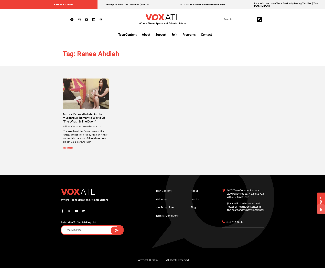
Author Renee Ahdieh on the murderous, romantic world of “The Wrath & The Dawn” (84, 117)
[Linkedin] (93, 19)
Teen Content (127, 34)
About (146, 34)
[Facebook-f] (62, 211)
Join (174, 34)
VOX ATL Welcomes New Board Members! (202, 4)
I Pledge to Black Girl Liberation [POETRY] (128, 4)
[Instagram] (79, 19)
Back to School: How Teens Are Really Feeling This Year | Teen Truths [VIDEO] (286, 4)
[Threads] (101, 19)
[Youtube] (86, 19)
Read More (68, 148)
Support (161, 34)
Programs (189, 34)
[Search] (259, 19)
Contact (206, 34)
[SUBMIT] (117, 230)
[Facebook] (72, 19)
